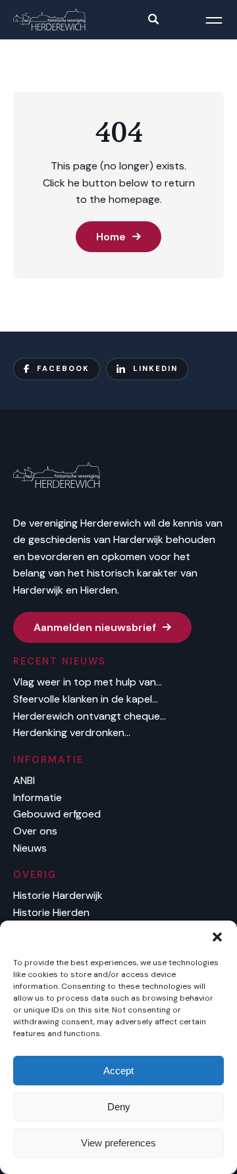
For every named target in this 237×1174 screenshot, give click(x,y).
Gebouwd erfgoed (57, 814)
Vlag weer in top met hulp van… (87, 682)
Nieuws (30, 848)
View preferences (118, 1142)
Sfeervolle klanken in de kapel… (85, 699)
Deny (118, 1106)
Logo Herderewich (49, 20)
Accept (118, 1070)
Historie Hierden (51, 912)
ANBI (24, 780)
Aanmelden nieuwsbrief (95, 627)
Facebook (63, 368)
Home (111, 237)
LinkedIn (155, 368)
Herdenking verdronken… (71, 732)
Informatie (37, 797)
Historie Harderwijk (58, 895)
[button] (217, 937)
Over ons (35, 831)
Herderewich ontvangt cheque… (89, 716)
